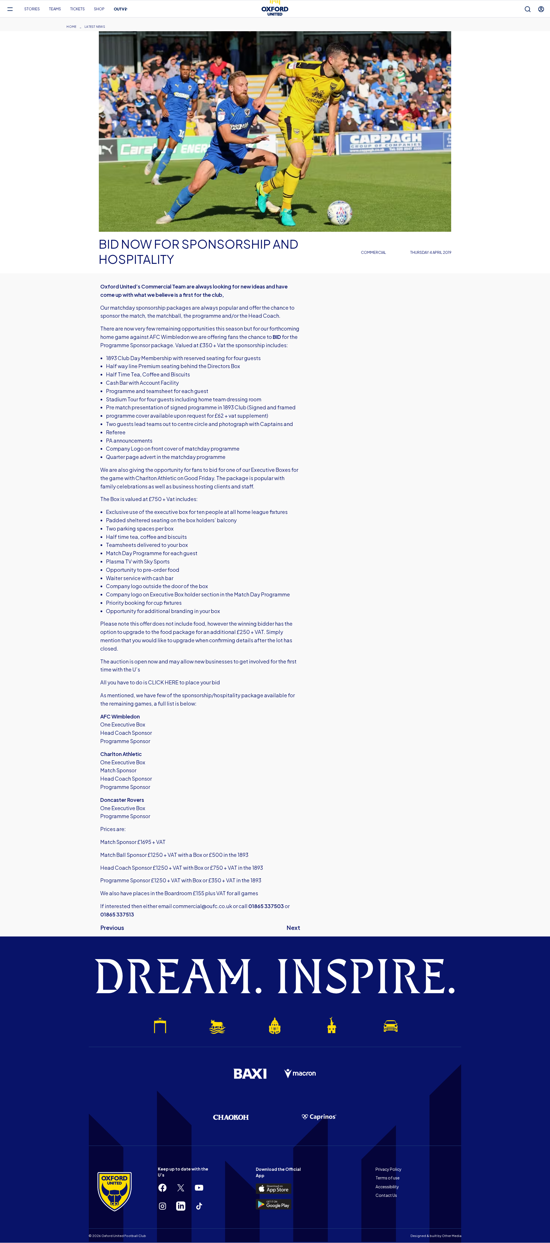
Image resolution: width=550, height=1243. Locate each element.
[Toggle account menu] (541, 9)
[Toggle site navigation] (10, 9)
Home (71, 26)
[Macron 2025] (300, 1073)
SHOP (99, 9)
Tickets (77, 9)
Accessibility (387, 1186)
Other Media (451, 1236)
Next (293, 927)
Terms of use (388, 1177)
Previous (112, 927)
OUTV (121, 9)
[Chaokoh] (231, 1117)
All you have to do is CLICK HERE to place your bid (160, 682)
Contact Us (386, 1195)
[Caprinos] (319, 1117)
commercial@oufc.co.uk (202, 906)
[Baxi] (250, 1073)
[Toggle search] (527, 9)
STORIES (32, 9)
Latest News (95, 26)
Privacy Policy (389, 1169)
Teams (55, 9)
